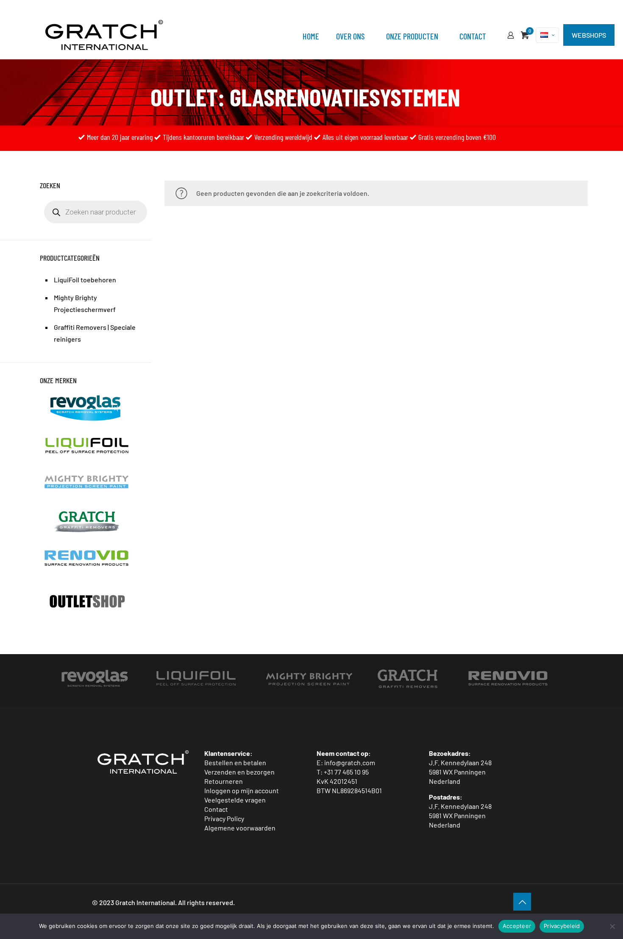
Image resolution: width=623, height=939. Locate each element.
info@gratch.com (349, 762)
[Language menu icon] (547, 35)
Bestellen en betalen (235, 762)
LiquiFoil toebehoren (85, 280)
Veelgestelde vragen (235, 800)
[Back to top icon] (522, 902)
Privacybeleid (562, 925)
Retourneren (223, 781)
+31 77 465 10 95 (346, 772)
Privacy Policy (224, 818)
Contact (216, 809)
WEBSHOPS (589, 35)
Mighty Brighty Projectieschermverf (85, 303)
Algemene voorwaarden (239, 828)
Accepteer (517, 925)
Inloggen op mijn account (241, 790)
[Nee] (612, 926)
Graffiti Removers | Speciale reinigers (95, 333)
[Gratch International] (104, 34)
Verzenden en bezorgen (239, 772)
